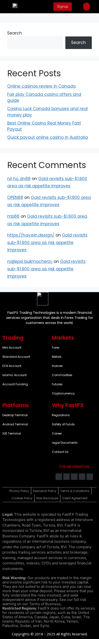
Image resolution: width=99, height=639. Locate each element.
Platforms (15, 405)
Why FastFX (68, 405)
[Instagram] (66, 476)
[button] (86, 7)
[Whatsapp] (90, 476)
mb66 (13, 216)
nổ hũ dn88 (19, 179)
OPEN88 (15, 197)
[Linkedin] (82, 476)
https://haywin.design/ (30, 235)
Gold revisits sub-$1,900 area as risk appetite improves (47, 242)
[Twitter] (74, 476)
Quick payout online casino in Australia (47, 137)
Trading (13, 338)
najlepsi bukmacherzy (29, 261)
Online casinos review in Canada (41, 86)
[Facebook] (59, 476)
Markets (63, 338)
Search (14, 33)
